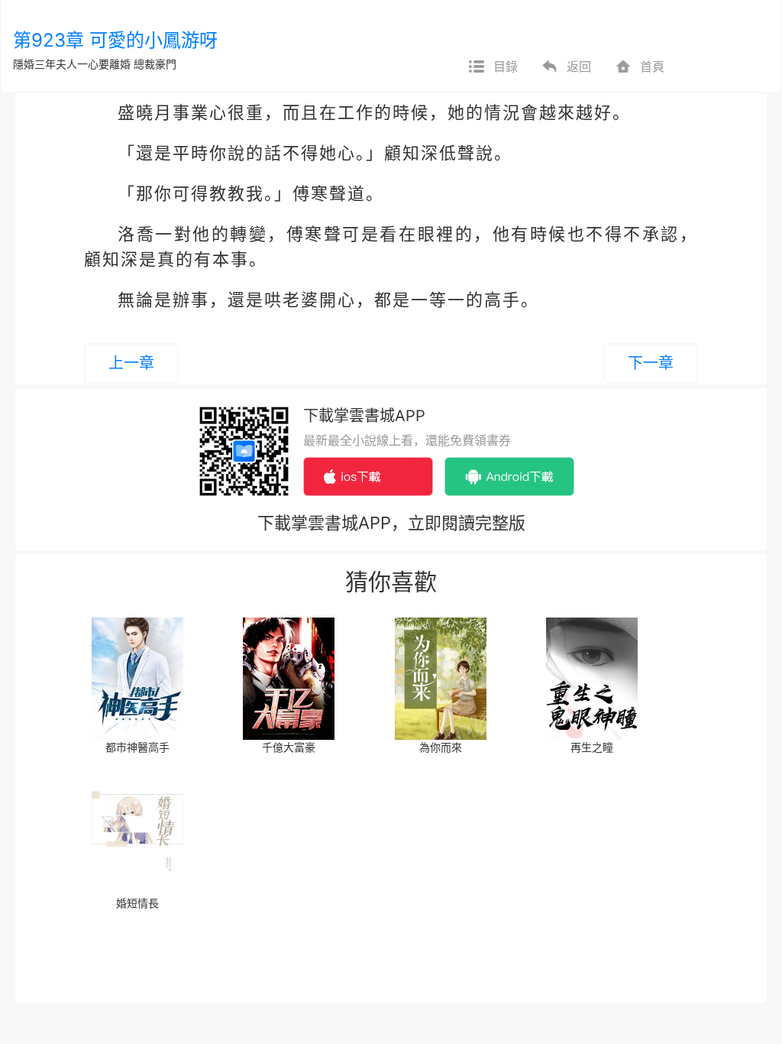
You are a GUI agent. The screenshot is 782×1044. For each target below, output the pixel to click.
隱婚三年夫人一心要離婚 (72, 63)
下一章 (651, 363)
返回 (579, 66)
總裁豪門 (155, 63)
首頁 (652, 66)
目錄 (505, 66)
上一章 (131, 363)
